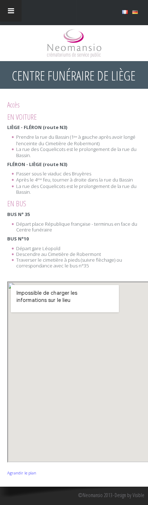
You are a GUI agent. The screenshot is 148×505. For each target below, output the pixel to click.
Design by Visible (129, 495)
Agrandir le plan (21, 473)
